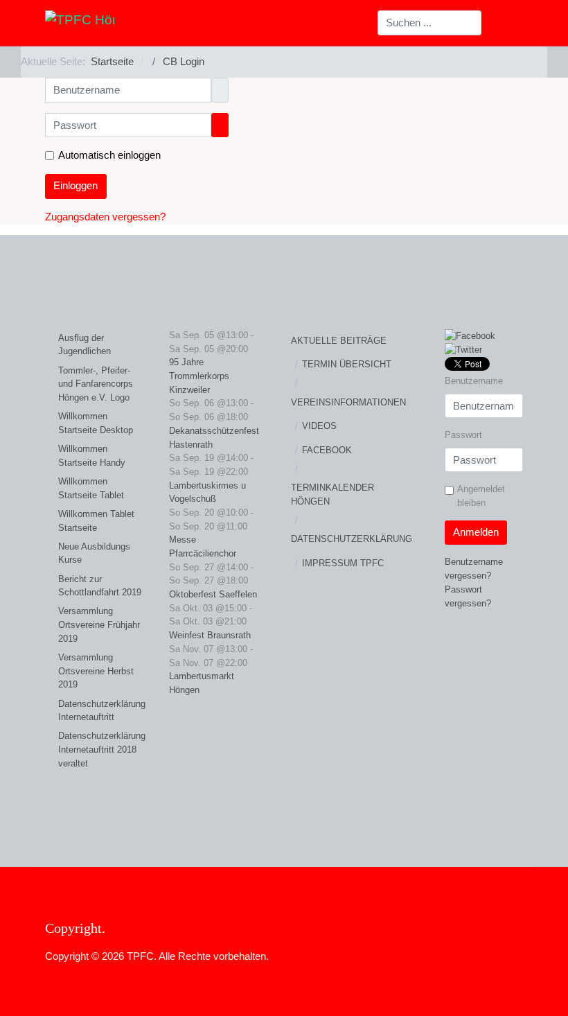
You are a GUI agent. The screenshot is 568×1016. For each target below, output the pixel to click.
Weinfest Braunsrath (210, 635)
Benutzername (474, 381)
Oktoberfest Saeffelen (213, 594)
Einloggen (75, 185)
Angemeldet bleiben (481, 496)
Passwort (463, 435)
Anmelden (476, 532)
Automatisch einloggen (109, 155)
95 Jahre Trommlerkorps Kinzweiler (199, 375)
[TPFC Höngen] (79, 39)
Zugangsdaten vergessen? (105, 216)
